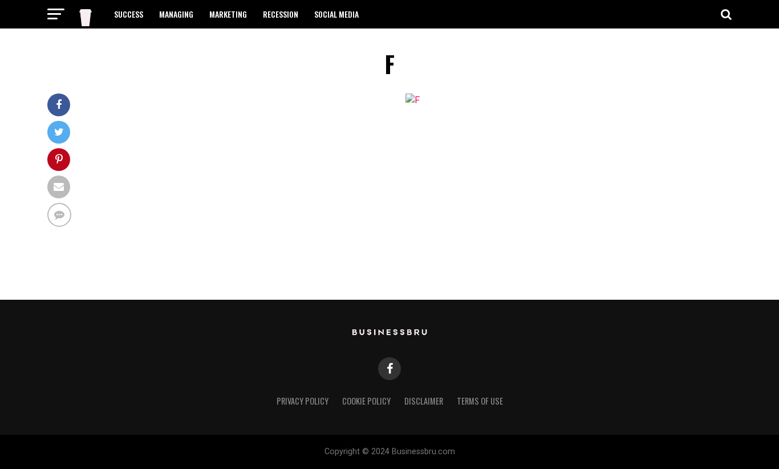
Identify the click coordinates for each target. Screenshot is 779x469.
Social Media (336, 14)
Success (128, 14)
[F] (412, 100)
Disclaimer (423, 401)
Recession (280, 14)
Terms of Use (480, 401)
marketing (228, 14)
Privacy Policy (302, 401)
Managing (176, 14)
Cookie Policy (366, 401)
